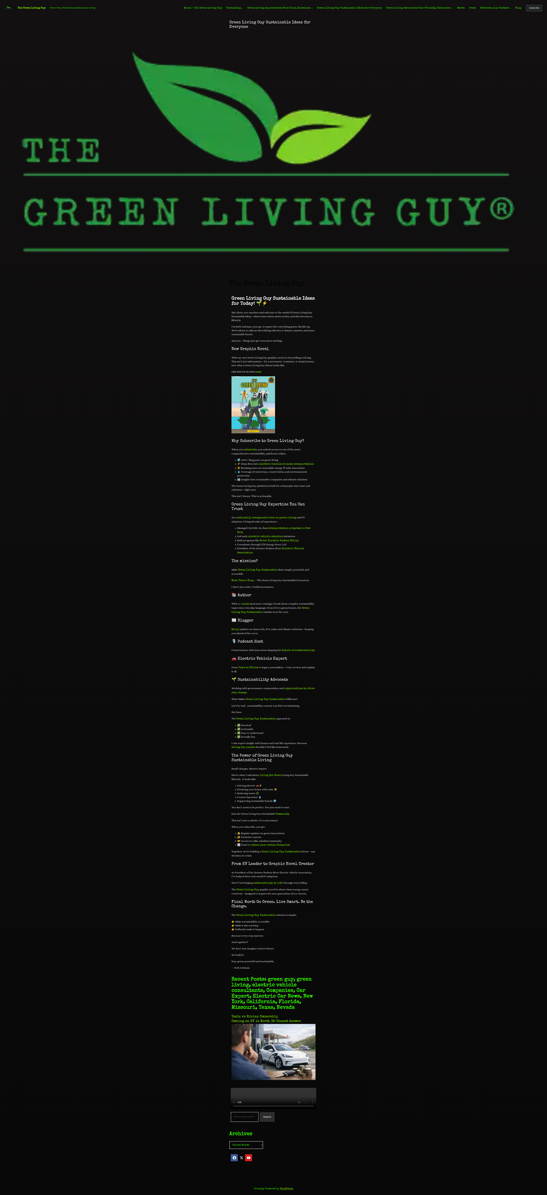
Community (282, 814)
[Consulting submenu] (242, 8)
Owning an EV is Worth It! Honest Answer (266, 1021)
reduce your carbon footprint (270, 845)
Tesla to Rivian (248, 667)
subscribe (250, 449)
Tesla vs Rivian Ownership (254, 1016)
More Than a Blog (242, 580)
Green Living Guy (247, 889)
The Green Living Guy (32, 8)
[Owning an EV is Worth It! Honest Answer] (273, 1079)
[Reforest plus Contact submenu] (510, 8)
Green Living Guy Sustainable (257, 570)
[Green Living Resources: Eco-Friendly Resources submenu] (452, 8)
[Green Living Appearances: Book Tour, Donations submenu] (312, 8)
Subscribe (534, 8)
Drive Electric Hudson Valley (279, 540)
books (258, 371)
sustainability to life (268, 883)
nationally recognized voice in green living (266, 517)
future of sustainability (298, 650)
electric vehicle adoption (265, 536)
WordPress (286, 1188)
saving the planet (243, 747)
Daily (235, 629)
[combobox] (245, 1117)
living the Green (270, 775)
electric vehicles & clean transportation (286, 464)
